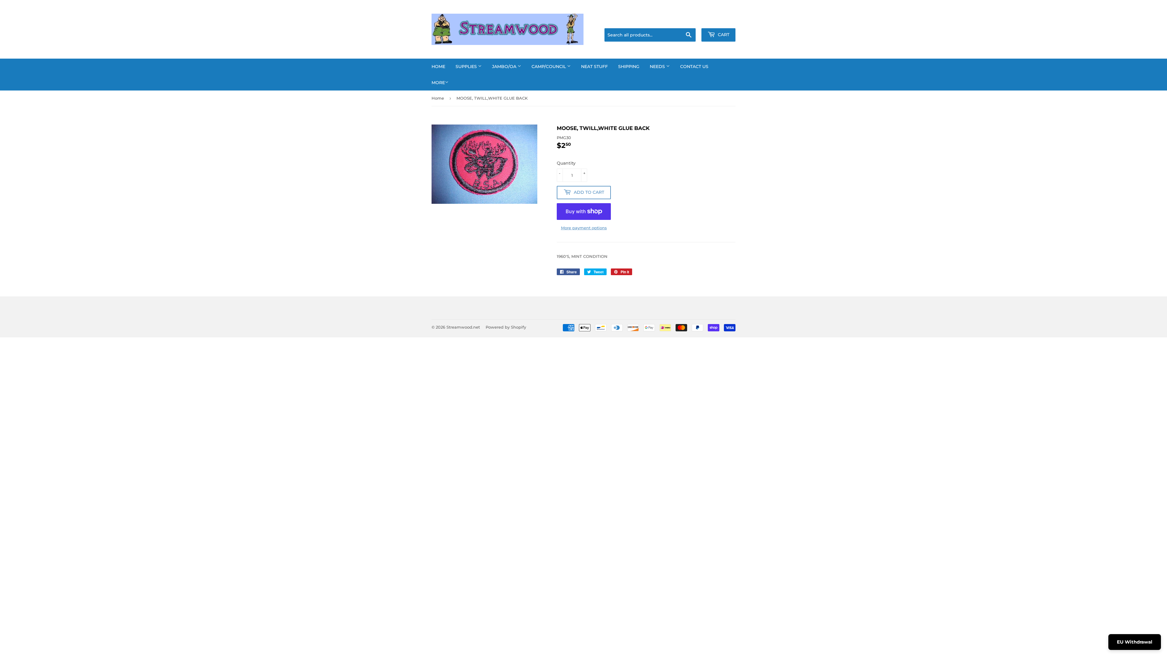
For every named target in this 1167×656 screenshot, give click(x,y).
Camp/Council (549, 66)
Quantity (566, 163)
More (438, 82)
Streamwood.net (463, 327)
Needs (658, 66)
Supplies (467, 66)
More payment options (584, 227)
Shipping (628, 66)
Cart (723, 34)
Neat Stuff (594, 66)
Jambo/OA (505, 66)
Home (438, 66)
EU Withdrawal (1134, 642)
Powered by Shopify (506, 327)
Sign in (687, 21)
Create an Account (718, 21)
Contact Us (694, 66)
